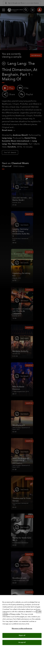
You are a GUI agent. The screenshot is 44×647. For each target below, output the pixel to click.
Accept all (21, 642)
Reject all (22, 635)
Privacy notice (15, 614)
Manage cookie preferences (22, 628)
